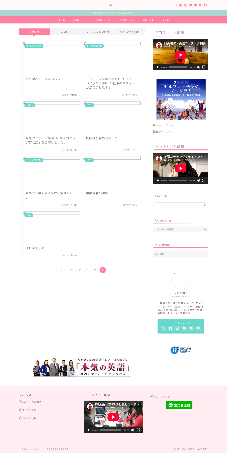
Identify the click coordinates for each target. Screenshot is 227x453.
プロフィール (80, 20)
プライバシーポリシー (31, 449)
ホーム (61, 20)
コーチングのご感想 (98, 31)
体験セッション (127, 20)
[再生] (157, 67)
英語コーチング (103, 20)
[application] (180, 54)
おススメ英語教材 (129, 31)
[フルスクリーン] (204, 67)
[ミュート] (198, 67)
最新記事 (34, 31)
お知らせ (66, 31)
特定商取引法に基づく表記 (58, 449)
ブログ (166, 20)
